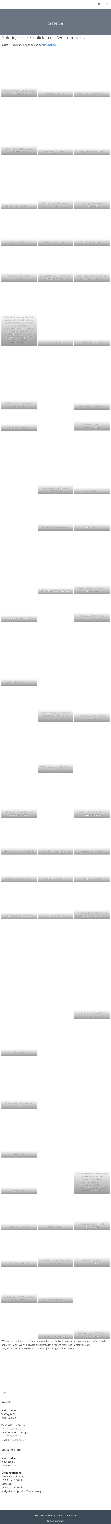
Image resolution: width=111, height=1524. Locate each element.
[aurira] (4, 4)
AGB (36, 1515)
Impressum (71, 1515)
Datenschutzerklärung (52, 1515)
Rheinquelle (50, 44)
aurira (81, 37)
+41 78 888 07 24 (11, 1436)
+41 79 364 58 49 (11, 1429)
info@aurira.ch (17, 1440)
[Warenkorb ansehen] (99, 4)
